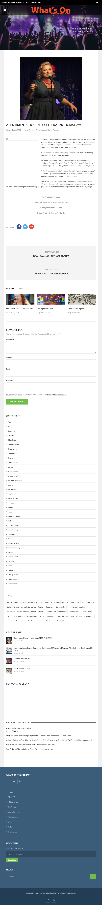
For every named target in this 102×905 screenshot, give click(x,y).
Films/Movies (13, 498)
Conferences (13, 462)
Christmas (12, 440)
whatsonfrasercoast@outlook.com (16, 2)
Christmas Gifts (14, 444)
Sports (10, 566)
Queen (74, 616)
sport (23, 621)
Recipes (11, 552)
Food (10, 512)
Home (74, 29)
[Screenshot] (20, 299)
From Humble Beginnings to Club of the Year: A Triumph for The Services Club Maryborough (56, 740)
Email (8, 369)
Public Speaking (14, 548)
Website (9, 380)
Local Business (14, 525)
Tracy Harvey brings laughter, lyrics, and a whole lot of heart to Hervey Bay (42, 736)
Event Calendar (14, 812)
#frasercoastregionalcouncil (31, 602)
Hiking (9, 616)
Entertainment (23, 611)
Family (10, 494)
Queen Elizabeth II (86, 616)
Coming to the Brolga (45, 309)
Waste (51, 621)
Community (12, 449)
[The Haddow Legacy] (9, 671)
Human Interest (14, 516)
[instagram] (54, 900)
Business (11, 431)
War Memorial (41, 621)
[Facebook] (8, 781)
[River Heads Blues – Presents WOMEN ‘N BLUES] (9, 640)
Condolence (72, 607)
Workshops (12, 584)
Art (9, 422)
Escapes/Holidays (15, 480)
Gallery (11, 827)
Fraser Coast (51, 611)
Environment (13, 476)
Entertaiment (41, 130)
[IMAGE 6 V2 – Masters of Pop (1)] (51, 299)
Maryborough (19, 616)
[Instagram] (19, 781)
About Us (12, 797)
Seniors (11, 561)
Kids (10, 521)
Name (9, 357)
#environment (12, 602)
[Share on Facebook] (19, 226)
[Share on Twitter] (25, 226)
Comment (10, 339)
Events (11, 485)
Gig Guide (12, 807)
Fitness (11, 503)
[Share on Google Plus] (31, 226)
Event (33, 611)
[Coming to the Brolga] (9, 661)
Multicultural (32, 616)
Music (49, 130)
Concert (32, 130)
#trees (57, 602)
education (11, 611)
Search (93, 876)
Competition (13, 453)
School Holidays (14, 557)
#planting (48, 602)
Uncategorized (14, 579)
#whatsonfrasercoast (70, 602)
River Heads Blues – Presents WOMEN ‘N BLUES (25, 309)
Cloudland (49, 607)
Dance (10, 467)
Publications (13, 817)
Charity (11, 435)
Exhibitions (12, 489)
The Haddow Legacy (76, 309)
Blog (79, 29)
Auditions (90, 602)
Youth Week (61, 621)
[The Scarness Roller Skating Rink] (82, 299)
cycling (82, 607)
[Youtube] (14, 781)
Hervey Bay (86, 611)
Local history (13, 530)
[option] (20, 304)
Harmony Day (74, 611)
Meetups (11, 534)
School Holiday (12, 621)
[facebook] (48, 900)
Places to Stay (13, 543)
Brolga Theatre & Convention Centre (28, 607)
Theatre (55, 130)
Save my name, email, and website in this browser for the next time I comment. (36, 395)
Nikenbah (50, 616)
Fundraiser (62, 611)
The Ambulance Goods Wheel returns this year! (36, 744)
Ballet (9, 607)
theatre (31, 621)
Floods (10, 507)
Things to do (13, 575)
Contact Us (12, 832)
